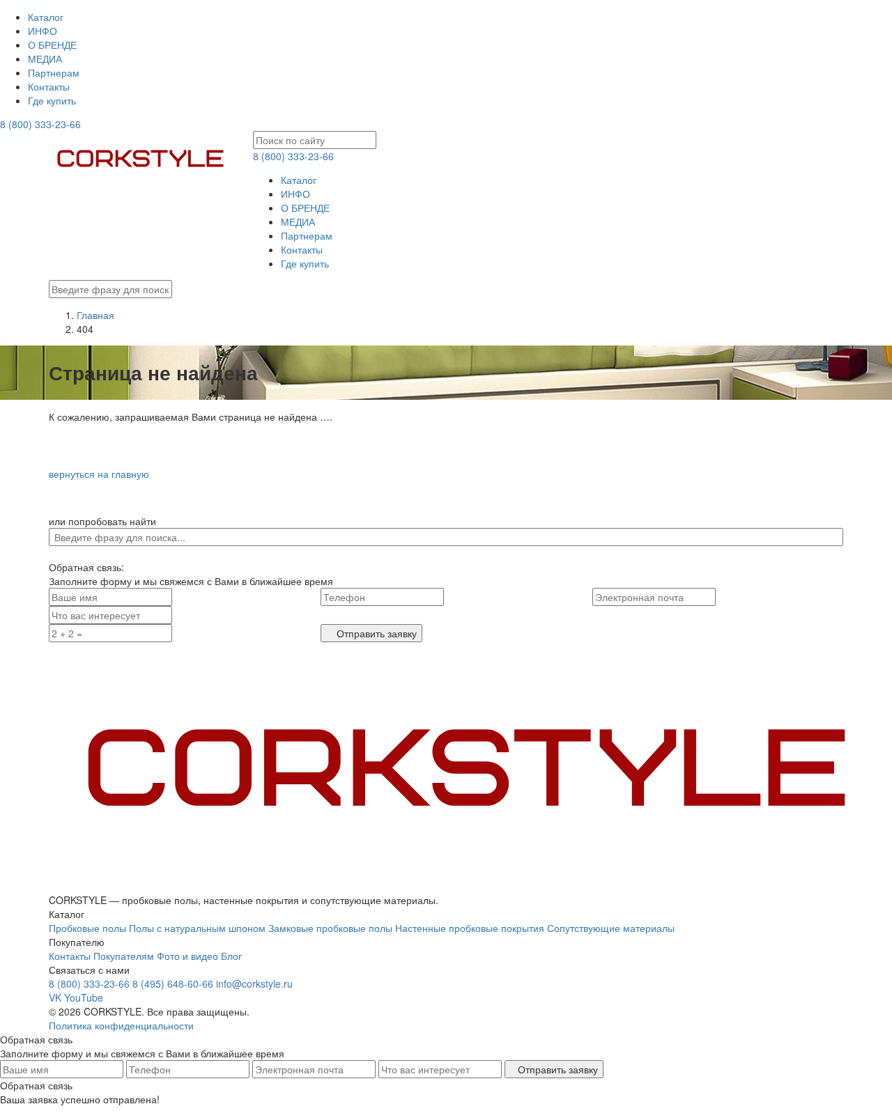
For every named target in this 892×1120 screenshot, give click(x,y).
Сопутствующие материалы (611, 928)
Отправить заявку (375, 633)
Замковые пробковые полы (330, 928)
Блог (231, 956)
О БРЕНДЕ (52, 45)
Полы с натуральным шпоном (197, 928)
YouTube (83, 997)
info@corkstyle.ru (254, 983)
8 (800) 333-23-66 (40, 124)
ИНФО (42, 31)
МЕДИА (45, 58)
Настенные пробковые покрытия (469, 928)
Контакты (49, 86)
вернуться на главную (99, 474)
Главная (95, 315)
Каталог (45, 17)
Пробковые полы (87, 928)
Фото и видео (187, 956)
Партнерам (53, 72)
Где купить (52, 100)
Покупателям (123, 956)
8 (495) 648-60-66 (172, 983)
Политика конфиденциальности (121, 1025)
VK (55, 997)
